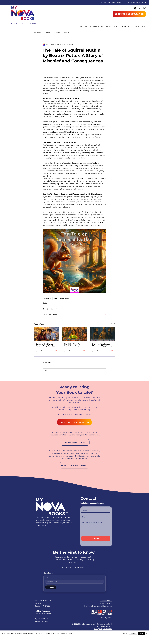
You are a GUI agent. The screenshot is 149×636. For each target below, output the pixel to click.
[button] (144, 8)
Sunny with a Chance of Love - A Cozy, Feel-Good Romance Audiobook (46, 345)
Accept (141, 633)
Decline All (133, 633)
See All (113, 324)
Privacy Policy (106, 603)
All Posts (37, 33)
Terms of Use (106, 601)
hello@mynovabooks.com (92, 503)
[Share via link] (56, 309)
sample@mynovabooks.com (61, 456)
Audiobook (47, 298)
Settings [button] (125, 633)
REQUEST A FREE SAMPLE (112, 2)
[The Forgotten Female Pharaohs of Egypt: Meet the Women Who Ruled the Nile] (102, 334)
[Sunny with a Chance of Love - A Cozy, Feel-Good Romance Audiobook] (46, 334)
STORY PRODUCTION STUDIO (23, 23)
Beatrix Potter (64, 298)
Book (55, 298)
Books (47, 33)
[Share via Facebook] (43, 309)
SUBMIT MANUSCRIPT (136, 2)
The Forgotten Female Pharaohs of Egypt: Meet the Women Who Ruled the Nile (102, 345)
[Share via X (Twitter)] (47, 309)
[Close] (147, 633)
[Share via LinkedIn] (52, 309)
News (66, 33)
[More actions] (105, 45)
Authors (57, 33)
